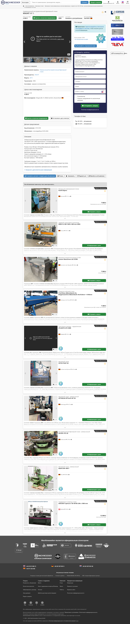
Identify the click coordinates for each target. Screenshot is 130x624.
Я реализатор (81, 96)
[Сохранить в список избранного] (103, 12)
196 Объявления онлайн (81, 39)
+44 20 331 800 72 (31, 566)
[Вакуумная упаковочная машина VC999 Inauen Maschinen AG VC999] (40, 269)
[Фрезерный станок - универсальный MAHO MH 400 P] (40, 478)
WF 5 (31, 78)
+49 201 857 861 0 (59, 566)
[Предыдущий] (24, 41)
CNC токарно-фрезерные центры (91, 575)
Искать (85, 2)
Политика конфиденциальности (90, 109)
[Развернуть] (65, 218)
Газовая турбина (59, 575)
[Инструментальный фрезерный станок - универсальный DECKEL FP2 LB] (40, 443)
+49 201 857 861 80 (87, 566)
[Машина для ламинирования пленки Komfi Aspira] (40, 200)
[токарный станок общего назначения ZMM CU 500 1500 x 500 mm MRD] (40, 234)
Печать (61, 176)
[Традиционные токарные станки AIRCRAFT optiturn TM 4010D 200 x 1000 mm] (40, 513)
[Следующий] (69, 41)
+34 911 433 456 (30, 568)
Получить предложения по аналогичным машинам (88, 99)
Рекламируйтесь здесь (118, 53)
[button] (127, 2)
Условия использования (69, 621)
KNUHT (37, 75)
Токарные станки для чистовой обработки (41, 575)
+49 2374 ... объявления (84, 121)
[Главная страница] (23, 6)
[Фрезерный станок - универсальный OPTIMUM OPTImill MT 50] (40, 408)
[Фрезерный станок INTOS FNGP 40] (40, 373)
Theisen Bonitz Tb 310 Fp (73, 575)
